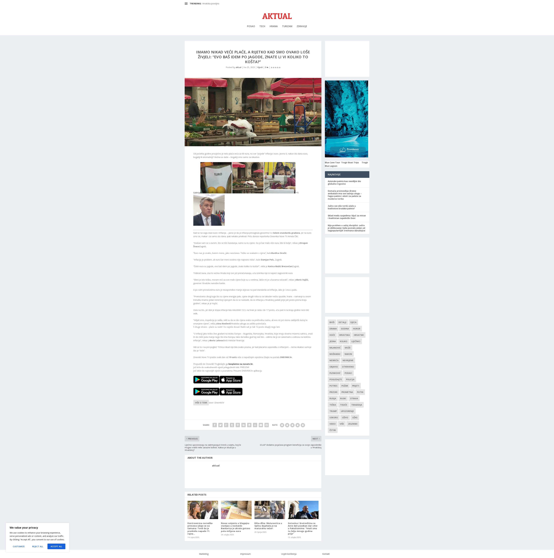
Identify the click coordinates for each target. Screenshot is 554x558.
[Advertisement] (347, 59)
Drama (333, 328)
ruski (343, 398)
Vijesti (260, 67)
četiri (333, 430)
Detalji (342, 322)
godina (345, 328)
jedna (333, 341)
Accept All (56, 546)
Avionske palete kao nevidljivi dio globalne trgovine (344, 182)
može (348, 347)
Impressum (245, 554)
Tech (262, 26)
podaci (348, 373)
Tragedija (356, 404)
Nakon (348, 354)
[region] (37, 537)
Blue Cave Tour (332, 162)
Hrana (274, 26)
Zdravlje (302, 26)
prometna (347, 392)
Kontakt (326, 554)
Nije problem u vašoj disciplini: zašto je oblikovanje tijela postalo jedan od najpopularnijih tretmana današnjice (346, 228)
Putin (360, 392)
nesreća (334, 360)
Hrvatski (359, 335)
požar (344, 385)
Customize (19, 546)
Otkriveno (348, 366)
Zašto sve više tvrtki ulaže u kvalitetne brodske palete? (342, 207)
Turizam (287, 26)
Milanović (335, 347)
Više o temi (201, 402)
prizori (333, 392)
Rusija (333, 398)
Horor (356, 328)
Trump (333, 411)
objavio (334, 366)
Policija (350, 379)
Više (342, 423)
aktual (238, 67)
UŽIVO (345, 417)
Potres (333, 385)
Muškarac (335, 354)
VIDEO (333, 423)
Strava (354, 398)
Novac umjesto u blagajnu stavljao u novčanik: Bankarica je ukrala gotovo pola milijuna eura (235, 527)
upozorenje (347, 411)
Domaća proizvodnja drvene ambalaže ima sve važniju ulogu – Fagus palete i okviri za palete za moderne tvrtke (345, 195)
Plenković (335, 373)
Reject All (37, 546)
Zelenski (352, 423)
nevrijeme (348, 360)
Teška (333, 404)
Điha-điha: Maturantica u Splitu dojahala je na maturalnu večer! (268, 526)
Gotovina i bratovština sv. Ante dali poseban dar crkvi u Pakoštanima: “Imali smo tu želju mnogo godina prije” (303, 528)
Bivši (332, 322)
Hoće (332, 335)
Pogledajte (336, 379)
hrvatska (344, 335)
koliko (343, 341)
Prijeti (355, 385)
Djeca (353, 322)
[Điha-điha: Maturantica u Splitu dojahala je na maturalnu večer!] (269, 510)
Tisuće (343, 404)
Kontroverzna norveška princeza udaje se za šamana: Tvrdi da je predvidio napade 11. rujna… (200, 528)
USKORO (334, 417)
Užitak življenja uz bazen (213, 3)
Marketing (203, 554)
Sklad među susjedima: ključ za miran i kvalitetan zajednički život (347, 217)
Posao (251, 26)
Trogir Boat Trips (350, 162)
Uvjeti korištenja (288, 554)
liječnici (355, 341)
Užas (354, 417)
